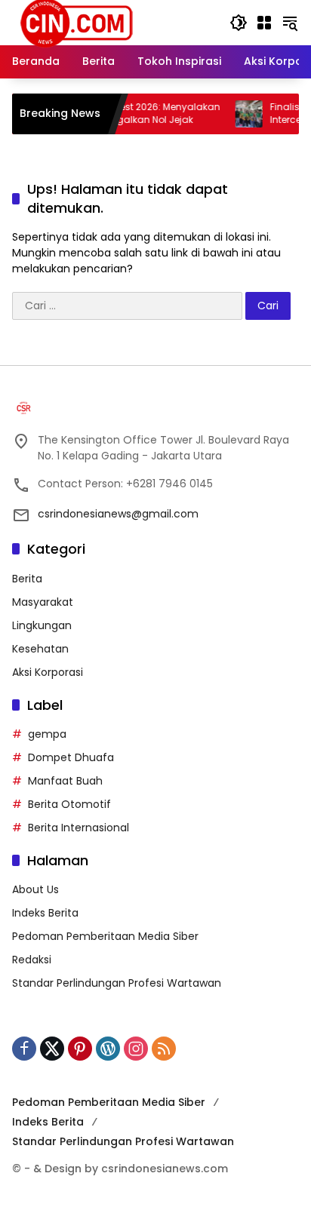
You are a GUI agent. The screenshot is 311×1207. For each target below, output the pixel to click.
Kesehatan (40, 648)
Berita (27, 578)
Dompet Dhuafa (71, 757)
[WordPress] (108, 1049)
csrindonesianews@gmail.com (118, 513)
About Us (35, 889)
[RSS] (164, 1049)
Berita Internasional (78, 827)
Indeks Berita (45, 912)
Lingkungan (42, 625)
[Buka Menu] (264, 23)
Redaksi (31, 959)
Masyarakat (42, 602)
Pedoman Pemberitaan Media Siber (105, 936)
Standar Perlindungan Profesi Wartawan (116, 982)
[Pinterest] (80, 1049)
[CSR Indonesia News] (76, 21)
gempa (47, 734)
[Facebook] (24, 1049)
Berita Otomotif (69, 804)
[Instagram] (136, 1049)
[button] (238, 23)
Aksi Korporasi (47, 672)
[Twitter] (52, 1049)
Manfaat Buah (65, 780)
